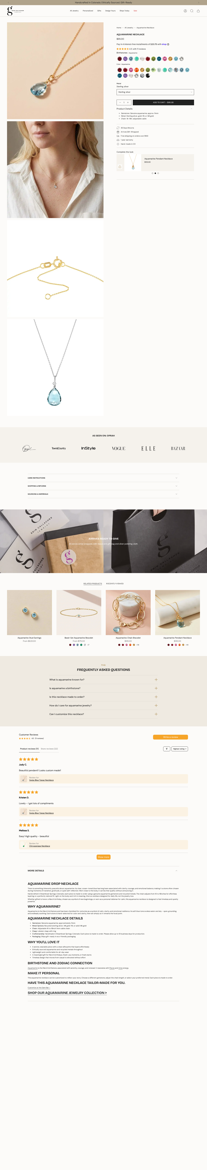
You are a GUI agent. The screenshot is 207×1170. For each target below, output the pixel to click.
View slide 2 (155, 173)
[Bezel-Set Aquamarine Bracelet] (78, 612)
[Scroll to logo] (29, 448)
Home (119, 28)
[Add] (189, 166)
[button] (74, 11)
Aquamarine (33, 968)
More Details (36, 870)
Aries (120, 968)
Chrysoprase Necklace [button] (39, 846)
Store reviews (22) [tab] (49, 748)
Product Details (125, 108)
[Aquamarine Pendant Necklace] (177, 612)
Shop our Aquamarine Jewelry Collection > (67, 993)
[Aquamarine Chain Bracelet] (128, 612)
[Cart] (198, 10)
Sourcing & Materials (38, 494)
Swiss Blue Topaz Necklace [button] (41, 780)
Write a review (170, 737)
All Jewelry (129, 28)
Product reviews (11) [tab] (29, 748)
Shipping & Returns (37, 486)
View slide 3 (158, 173)
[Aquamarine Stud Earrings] (125, 162)
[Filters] (166, 748)
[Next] (198, 2)
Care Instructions (36, 478)
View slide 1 (152, 173)
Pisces (111, 968)
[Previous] (8, 2)
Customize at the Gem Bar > (39, 988)
